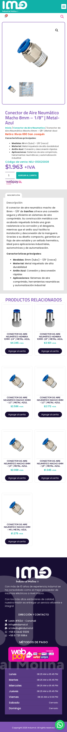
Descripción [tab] (13, 195)
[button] (63, 6)
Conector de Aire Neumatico (29, 127)
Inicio (8, 127)
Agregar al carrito (27, 175)
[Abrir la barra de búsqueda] (62, 16)
